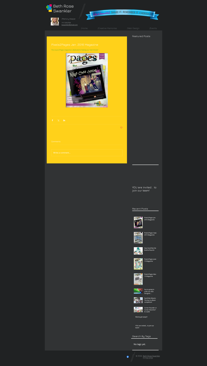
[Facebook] (127, 356)
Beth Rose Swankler (63, 8)
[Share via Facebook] (52, 120)
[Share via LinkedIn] (64, 120)
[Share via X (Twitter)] (58, 120)
